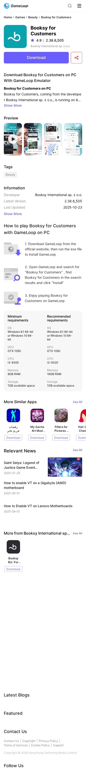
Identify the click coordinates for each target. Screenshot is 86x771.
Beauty (33, 17)
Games (20, 17)
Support (58, 745)
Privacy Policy (48, 741)
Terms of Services (16, 745)
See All (77, 402)
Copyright (28, 741)
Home (8, 17)
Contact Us (11, 741)
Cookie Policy (40, 745)
